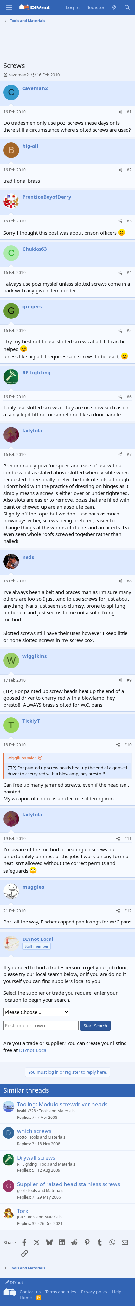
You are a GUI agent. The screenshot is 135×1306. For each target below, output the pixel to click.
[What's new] (114, 7)
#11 (128, 838)
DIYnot (16, 1282)
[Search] (127, 7)
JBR (20, 1217)
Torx (22, 1211)
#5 (129, 330)
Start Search (95, 1026)
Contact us (30, 1292)
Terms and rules (60, 1292)
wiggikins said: (22, 758)
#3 (129, 221)
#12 (128, 911)
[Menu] (9, 7)
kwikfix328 (26, 1111)
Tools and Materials (57, 1111)
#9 (129, 680)
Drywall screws (36, 1157)
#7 (129, 454)
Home (26, 1297)
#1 (129, 112)
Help (116, 1292)
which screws (34, 1131)
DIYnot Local (33, 1050)
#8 (129, 581)
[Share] (120, 112)
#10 (128, 745)
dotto (22, 1137)
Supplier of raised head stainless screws (68, 1184)
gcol (21, 1190)
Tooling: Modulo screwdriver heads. (63, 1104)
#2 (129, 169)
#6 (129, 397)
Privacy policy (94, 1292)
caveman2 (19, 75)
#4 (129, 272)
